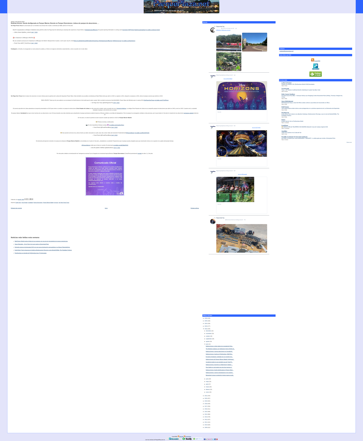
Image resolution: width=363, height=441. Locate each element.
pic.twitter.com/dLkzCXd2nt (153, 30)
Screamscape (285, 88)
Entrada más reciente (16, 208)
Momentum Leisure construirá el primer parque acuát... (220, 375)
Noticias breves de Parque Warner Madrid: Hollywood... (220, 359)
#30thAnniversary (117, 40)
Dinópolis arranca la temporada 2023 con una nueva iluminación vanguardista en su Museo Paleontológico (42, 247)
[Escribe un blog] (27, 199)
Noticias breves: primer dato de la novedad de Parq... (219, 346)
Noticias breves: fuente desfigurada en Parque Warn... (219, 370)
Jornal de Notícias (121, 108)
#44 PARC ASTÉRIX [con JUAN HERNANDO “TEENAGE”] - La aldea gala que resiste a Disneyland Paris (308, 138)
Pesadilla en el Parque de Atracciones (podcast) (294, 137)
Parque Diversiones (38, 202)
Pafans (283, 120)
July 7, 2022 (34, 32)
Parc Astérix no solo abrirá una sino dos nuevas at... (219, 367)
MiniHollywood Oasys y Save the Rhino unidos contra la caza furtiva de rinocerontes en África (306, 102)
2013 (206, 417)
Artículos (181, 436)
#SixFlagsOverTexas (149, 100)
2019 (206, 401)
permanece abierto (189, 113)
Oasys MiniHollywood (287, 101)
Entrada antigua (195, 208)
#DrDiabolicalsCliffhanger (105, 40)
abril (207, 384)
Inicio (106, 208)
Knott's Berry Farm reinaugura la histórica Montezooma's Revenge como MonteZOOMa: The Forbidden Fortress (43, 250)
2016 (206, 409)
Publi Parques (285, 107)
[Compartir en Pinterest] (32, 199)
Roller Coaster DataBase (288, 94)
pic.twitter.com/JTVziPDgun (162, 100)
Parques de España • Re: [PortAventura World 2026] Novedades (298, 84)
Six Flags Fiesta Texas (64, 202)
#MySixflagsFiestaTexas (92, 40)
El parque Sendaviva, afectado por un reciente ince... (219, 356)
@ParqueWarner (86, 145)
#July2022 (125, 30)
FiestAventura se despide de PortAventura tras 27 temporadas (31, 253)
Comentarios (188, 436)
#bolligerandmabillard (140, 30)
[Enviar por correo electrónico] (25, 199)
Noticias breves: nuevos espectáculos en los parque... (219, 372)
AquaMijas (284, 131)
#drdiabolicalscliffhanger (91, 30)
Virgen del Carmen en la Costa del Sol (291, 132)
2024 (206, 323)
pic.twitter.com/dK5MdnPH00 (120, 145)
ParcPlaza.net (285, 112)
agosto (208, 341)
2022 (206, 328)
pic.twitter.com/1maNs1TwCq (116, 125)
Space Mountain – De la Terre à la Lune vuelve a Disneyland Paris (32, 244)
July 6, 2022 (116, 102)
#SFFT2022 (131, 30)
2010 (206, 424)
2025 (206, 321)
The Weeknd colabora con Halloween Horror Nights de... (220, 349)
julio (207, 344)
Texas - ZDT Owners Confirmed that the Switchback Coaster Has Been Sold (301, 90)
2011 (206, 422)
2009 (206, 427)
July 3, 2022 (117, 147)
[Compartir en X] (29, 199)
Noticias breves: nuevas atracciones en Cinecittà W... (219, 351)
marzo (207, 387)
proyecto (56, 202)
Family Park (18, 202)
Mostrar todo (349, 142)
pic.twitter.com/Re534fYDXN (142, 133)
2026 (206, 318)
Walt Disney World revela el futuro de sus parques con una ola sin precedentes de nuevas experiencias (41, 241)
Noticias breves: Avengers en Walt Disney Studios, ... (219, 364)
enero (207, 392)
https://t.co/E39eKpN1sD (80, 40)
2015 (206, 411)
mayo (207, 381)
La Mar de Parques (287, 83)
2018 (206, 403)
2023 (206, 326)
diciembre (208, 331)
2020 (206, 398)
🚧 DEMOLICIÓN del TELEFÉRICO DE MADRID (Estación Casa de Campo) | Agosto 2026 (305, 127)
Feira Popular (24, 202)
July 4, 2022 (114, 127)
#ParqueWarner (130, 133)
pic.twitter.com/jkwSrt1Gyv (128, 40)
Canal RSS (317, 61)
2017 (206, 406)
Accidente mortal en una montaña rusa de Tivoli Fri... (219, 362)
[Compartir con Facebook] (30, 199)
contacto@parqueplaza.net (286, 51)
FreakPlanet (285, 125)
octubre (208, 336)
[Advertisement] (181, 16)
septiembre (209, 338)
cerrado (140, 153)
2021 (206, 395)
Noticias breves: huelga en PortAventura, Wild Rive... (219, 354)
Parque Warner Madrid (48, 202)
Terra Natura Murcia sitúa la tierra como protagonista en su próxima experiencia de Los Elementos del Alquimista (310, 108)
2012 (206, 419)
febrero (208, 389)
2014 (206, 414)
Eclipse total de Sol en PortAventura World (292, 121)
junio (207, 379)
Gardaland (30, 202)
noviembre (209, 333)
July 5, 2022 (114, 135)
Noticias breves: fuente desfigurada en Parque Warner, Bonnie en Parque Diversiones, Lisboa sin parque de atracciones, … (55, 23)
